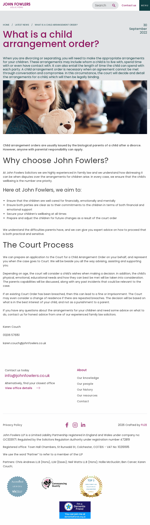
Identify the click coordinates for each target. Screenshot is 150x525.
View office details (18, 388)
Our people (85, 384)
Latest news (22, 24)
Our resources (87, 395)
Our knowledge (88, 378)
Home (6, 24)
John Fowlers (16, 5)
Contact (83, 401)
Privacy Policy (12, 425)
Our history (85, 390)
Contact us (129, 5)
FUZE (144, 425)
